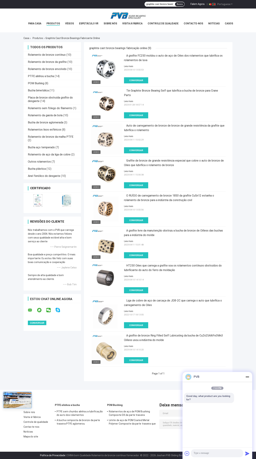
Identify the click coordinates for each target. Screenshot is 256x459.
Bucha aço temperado (41, 147)
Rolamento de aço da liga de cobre (49, 154)
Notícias (214, 23)
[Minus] (247, 377)
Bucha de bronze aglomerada (45, 122)
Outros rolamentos (39, 161)
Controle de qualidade (163, 23)
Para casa (34, 23)
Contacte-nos (193, 23)
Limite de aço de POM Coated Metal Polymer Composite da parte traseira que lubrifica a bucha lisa (132, 422)
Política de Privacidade (52, 455)
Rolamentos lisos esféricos (44, 129)
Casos (229, 23)
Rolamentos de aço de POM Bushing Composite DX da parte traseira (129, 413)
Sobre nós (110, 23)
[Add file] (187, 453)
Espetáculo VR (88, 23)
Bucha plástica (37, 168)
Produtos (53, 23)
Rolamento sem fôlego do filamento (50, 108)
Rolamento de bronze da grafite (47, 62)
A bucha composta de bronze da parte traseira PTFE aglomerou (78, 422)
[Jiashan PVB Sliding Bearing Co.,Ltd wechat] (50, 310)
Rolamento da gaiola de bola (45, 115)
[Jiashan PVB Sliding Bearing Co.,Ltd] (128, 15)
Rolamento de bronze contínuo (47, 54)
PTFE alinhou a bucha (41, 76)
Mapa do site (31, 436)
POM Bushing (36, 83)
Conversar (136, 80)
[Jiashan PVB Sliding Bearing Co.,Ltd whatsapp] (41, 310)
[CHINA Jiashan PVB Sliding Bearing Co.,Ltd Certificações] (38, 200)
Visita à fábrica (132, 23)
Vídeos (69, 23)
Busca (180, 4)
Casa (26, 38)
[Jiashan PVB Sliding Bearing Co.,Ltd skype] (60, 310)
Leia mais (128, 66)
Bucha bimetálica (38, 90)
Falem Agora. (198, 4)
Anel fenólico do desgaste (44, 176)
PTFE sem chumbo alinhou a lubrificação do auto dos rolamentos (80, 413)
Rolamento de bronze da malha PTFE (50, 136)
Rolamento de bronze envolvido (47, 69)
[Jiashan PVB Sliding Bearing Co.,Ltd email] (32, 310)
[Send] (247, 453)
